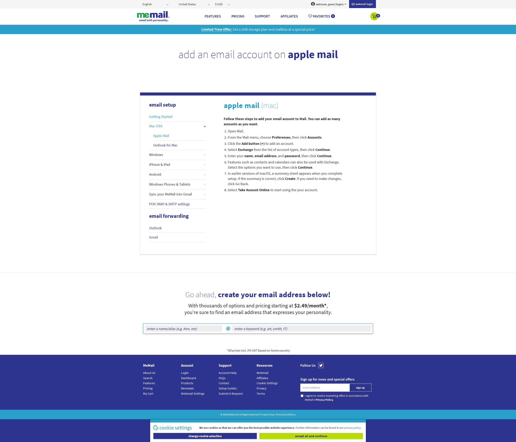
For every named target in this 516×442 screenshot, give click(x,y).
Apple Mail (161, 135)
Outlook (155, 228)
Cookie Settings (267, 383)
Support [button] (262, 16)
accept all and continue (311, 436)
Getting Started (160, 116)
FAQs (222, 378)
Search (148, 378)
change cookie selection (205, 436)
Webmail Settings (193, 393)
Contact (224, 383)
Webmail (262, 373)
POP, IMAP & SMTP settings (169, 204)
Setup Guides (228, 388)
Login (185, 373)
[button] (374, 17)
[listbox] (156, 4)
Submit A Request (231, 393)
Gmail (153, 237)
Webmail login (364, 4)
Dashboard (188, 378)
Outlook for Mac (165, 145)
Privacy (261, 388)
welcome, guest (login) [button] (329, 4)
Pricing (148, 388)
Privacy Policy (267, 414)
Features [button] (213, 16)
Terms (261, 393)
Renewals (187, 388)
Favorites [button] (323, 16)
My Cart (148, 393)
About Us (149, 373)
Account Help (228, 373)
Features (149, 383)
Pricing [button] (237, 16)
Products (187, 383)
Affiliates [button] (289, 16)
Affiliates (262, 378)
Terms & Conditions (285, 414)
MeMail (231, 414)
